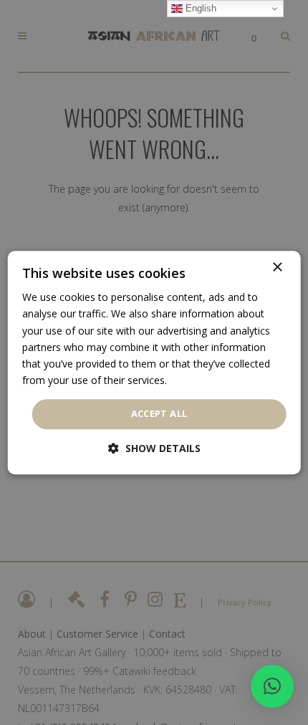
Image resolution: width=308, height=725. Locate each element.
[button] (272, 686)
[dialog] (154, 362)
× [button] (276, 267)
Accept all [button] (159, 413)
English (199, 8)
